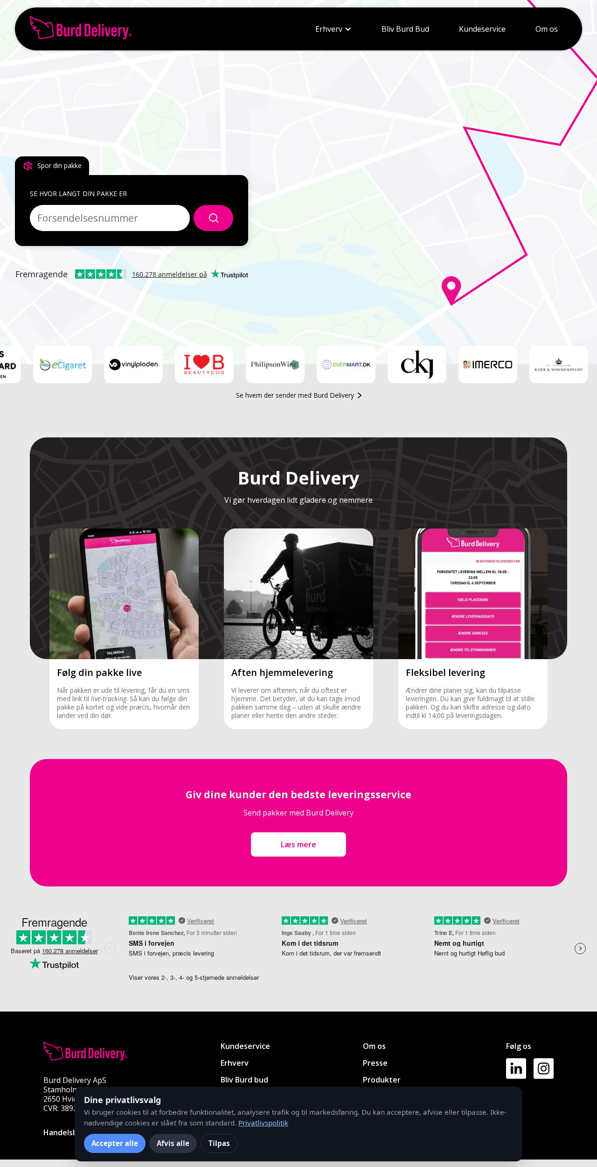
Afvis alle (173, 1143)
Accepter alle (114, 1143)
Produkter (382, 1079)
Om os (546, 29)
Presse (375, 1063)
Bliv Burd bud (244, 1079)
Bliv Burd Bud (405, 29)
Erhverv (328, 29)
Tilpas (219, 1143)
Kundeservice (482, 29)
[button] (333, 29)
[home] (81, 29)
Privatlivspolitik (263, 1122)
